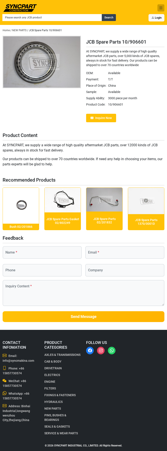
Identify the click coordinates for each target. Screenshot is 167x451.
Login (158, 17)
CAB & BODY (53, 361)
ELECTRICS (52, 375)
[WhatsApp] (111, 350)
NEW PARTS (19, 30)
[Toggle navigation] (160, 7)
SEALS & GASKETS (57, 426)
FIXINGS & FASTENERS (60, 395)
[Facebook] (90, 350)
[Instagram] (101, 350)
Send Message (84, 316)
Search (108, 17)
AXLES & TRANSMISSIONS (62, 355)
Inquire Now (103, 118)
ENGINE (49, 381)
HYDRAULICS (53, 402)
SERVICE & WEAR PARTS (61, 433)
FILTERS (50, 388)
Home (6, 30)
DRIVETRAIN (53, 368)
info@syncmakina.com (18, 360)
